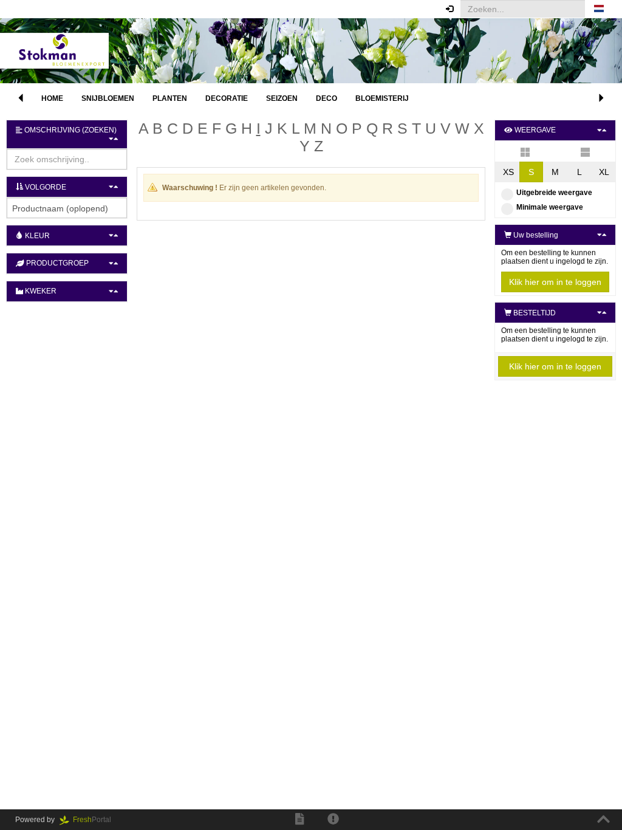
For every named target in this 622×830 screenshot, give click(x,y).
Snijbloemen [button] (107, 98)
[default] (525, 151)
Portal (95, 819)
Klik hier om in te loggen (555, 282)
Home (52, 98)
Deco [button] (326, 98)
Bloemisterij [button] (382, 98)
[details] (585, 151)
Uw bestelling (534, 235)
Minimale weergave (549, 207)
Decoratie (226, 98)
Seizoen (282, 98)
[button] (599, 9)
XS (508, 172)
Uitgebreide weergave (554, 192)
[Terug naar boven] (603, 819)
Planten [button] (169, 98)
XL (604, 172)
